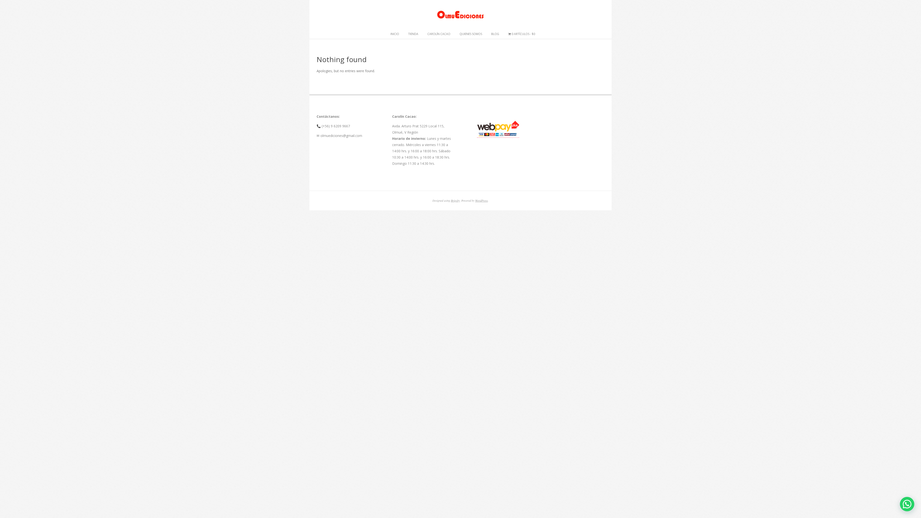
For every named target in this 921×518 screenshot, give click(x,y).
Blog (495, 34)
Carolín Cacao (438, 34)
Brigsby (455, 200)
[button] (907, 504)
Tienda (413, 34)
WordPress (481, 200)
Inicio (394, 34)
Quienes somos (471, 34)
